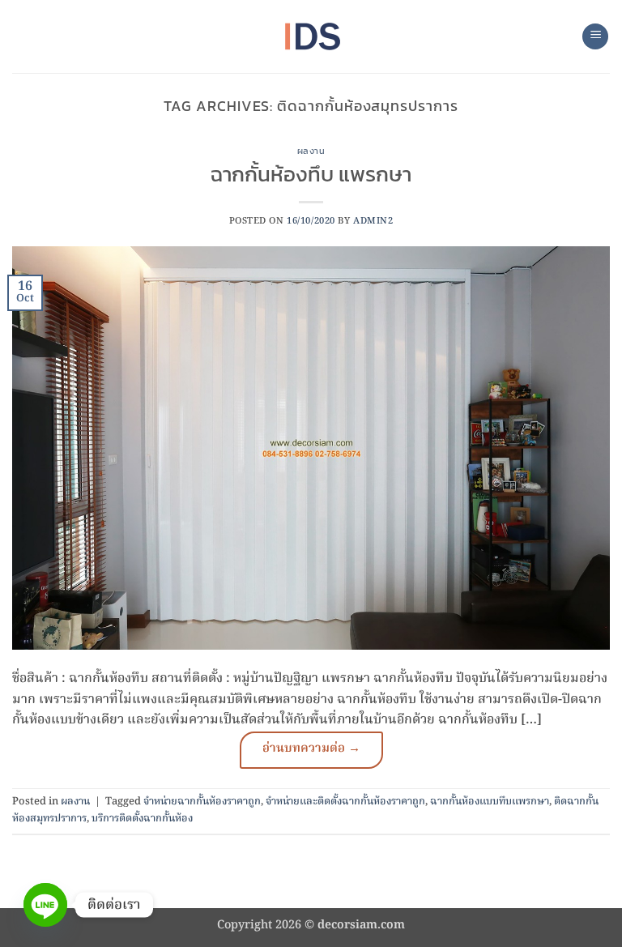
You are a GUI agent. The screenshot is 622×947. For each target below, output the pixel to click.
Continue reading (311, 750)
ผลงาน (311, 150)
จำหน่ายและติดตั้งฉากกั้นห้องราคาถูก (345, 801)
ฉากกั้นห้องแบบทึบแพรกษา (489, 801)
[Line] (45, 905)
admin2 (373, 221)
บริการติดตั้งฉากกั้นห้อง (142, 818)
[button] (595, 36)
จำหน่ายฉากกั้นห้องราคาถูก (202, 801)
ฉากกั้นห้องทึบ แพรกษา (311, 174)
